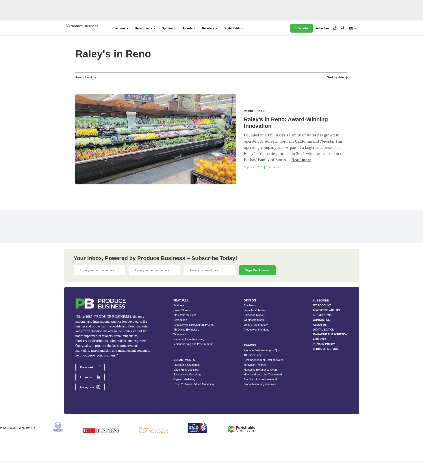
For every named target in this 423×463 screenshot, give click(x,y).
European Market (254, 315)
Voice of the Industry (256, 324)
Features (178, 305)
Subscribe (301, 28)
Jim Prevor (250, 305)
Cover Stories (181, 310)
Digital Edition (233, 28)
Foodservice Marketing (187, 374)
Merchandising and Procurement (193, 344)
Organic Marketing (184, 379)
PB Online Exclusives (186, 329)
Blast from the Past (184, 315)
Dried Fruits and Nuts (186, 369)
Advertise (322, 28)
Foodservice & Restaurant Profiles (193, 324)
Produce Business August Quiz (262, 350)
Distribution (180, 320)
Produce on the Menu (256, 329)
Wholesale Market (254, 320)
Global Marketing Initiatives (260, 384)
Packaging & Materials (186, 364)
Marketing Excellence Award (261, 369)
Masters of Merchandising (188, 339)
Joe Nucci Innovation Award (260, 379)
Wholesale (179, 334)
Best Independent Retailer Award (263, 360)
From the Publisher (255, 310)
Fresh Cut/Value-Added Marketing (193, 384)
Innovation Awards (255, 364)
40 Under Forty (253, 355)
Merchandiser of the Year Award (263, 374)
